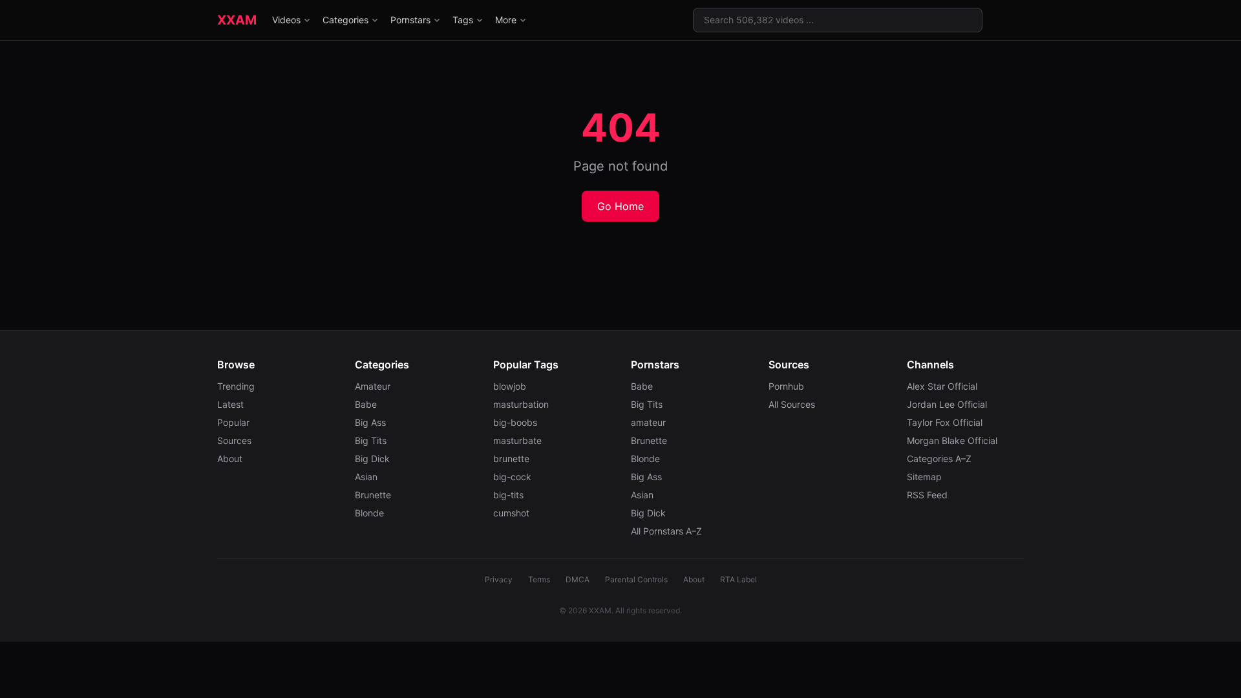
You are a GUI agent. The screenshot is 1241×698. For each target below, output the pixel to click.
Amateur (372, 386)
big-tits (508, 494)
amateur (648, 422)
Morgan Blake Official (952, 440)
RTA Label (738, 579)
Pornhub (786, 386)
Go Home (620, 206)
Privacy (499, 579)
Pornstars (410, 19)
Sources (234, 440)
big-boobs (515, 422)
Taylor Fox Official (944, 422)
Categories (345, 19)
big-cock (512, 476)
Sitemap (924, 476)
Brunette (373, 494)
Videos (286, 19)
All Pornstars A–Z (666, 530)
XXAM (237, 20)
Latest (230, 404)
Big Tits (371, 440)
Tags (462, 19)
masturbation (521, 404)
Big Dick (372, 458)
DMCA (577, 579)
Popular (233, 422)
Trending (236, 386)
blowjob (509, 386)
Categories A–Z (939, 458)
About (229, 458)
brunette (511, 458)
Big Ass (370, 422)
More (505, 19)
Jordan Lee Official (947, 404)
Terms (539, 579)
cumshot (511, 512)
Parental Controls (636, 579)
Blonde (369, 512)
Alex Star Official (942, 386)
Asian (366, 476)
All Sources (792, 404)
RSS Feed (927, 494)
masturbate (517, 440)
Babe (366, 404)
